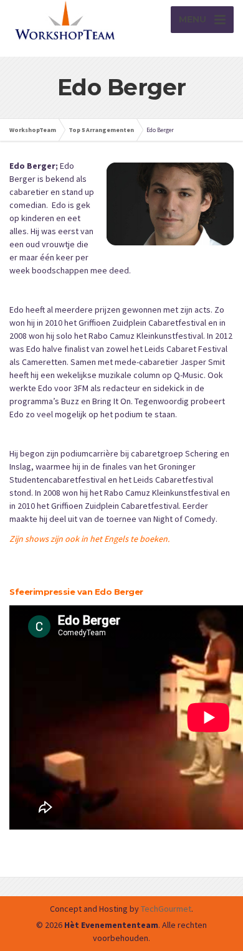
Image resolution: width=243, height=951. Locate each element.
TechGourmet (166, 908)
